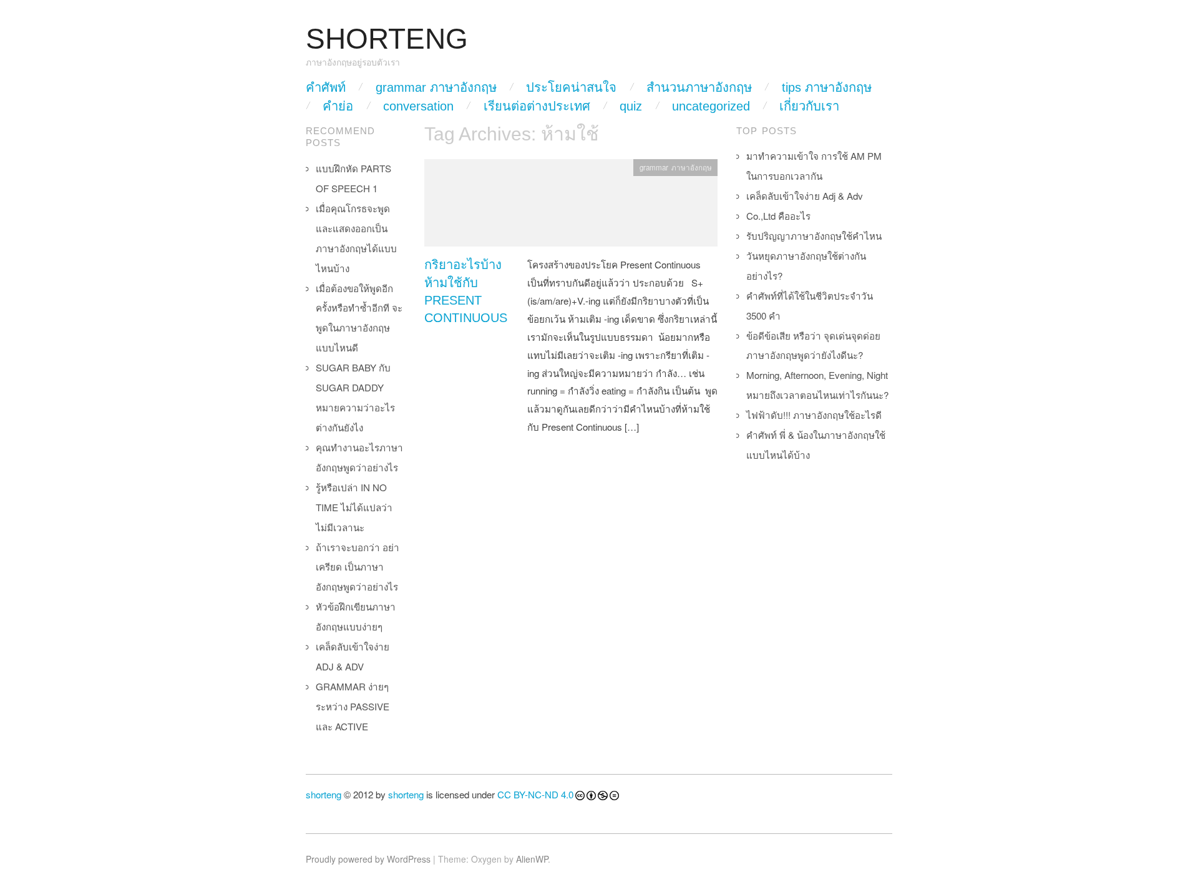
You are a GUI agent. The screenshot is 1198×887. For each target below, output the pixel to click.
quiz (631, 106)
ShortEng (387, 39)
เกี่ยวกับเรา (809, 106)
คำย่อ (338, 106)
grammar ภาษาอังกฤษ (436, 87)
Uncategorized (711, 106)
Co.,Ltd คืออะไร (778, 215)
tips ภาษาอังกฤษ (827, 87)
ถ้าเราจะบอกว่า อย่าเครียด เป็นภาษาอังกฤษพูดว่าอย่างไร (357, 567)
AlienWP (532, 859)
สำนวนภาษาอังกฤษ (699, 87)
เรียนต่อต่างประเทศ (537, 106)
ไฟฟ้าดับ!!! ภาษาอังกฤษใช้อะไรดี (814, 414)
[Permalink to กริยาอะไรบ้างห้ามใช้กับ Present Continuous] (571, 206)
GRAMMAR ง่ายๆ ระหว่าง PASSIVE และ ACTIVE (352, 706)
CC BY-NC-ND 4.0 (535, 794)
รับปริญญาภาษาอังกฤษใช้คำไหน (814, 235)
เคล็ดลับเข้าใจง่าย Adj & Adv (804, 195)
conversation (418, 106)
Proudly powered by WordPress (368, 859)
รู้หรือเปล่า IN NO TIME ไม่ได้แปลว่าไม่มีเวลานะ (354, 507)
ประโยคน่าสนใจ (571, 87)
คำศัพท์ (326, 87)
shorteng (323, 794)
